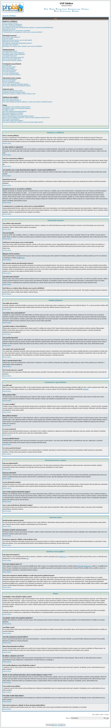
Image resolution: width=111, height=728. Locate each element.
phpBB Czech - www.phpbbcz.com (58, 725)
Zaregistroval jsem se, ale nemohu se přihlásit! (16, 30)
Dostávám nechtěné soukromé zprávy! (14, 92)
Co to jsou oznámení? (9, 71)
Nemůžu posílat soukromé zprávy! (13, 91)
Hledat (52, 9)
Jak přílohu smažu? (8, 110)
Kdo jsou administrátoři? (10, 79)
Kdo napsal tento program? (11, 99)
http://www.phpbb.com (84, 566)
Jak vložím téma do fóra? (10, 51)
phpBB (52, 724)
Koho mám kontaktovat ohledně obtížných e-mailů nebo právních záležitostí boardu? (27, 102)
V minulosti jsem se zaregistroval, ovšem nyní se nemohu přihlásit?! (22, 32)
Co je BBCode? (7, 65)
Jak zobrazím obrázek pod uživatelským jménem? (17, 43)
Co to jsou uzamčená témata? (11, 74)
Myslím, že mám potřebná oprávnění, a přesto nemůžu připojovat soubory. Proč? (26, 117)
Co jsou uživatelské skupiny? (11, 82)
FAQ (47, 9)
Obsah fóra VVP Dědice (9, 15)
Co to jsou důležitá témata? (11, 73)
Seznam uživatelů (62, 9)
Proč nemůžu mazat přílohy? (11, 119)
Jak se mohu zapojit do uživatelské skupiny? (16, 84)
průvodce (85, 389)
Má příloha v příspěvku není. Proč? (13, 114)
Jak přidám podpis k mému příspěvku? (14, 54)
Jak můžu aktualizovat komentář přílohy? (15, 111)
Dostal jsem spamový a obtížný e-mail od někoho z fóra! (19, 94)
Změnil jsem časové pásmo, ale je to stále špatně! (17, 40)
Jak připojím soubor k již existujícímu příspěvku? (17, 108)
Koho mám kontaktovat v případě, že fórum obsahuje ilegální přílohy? (23, 122)
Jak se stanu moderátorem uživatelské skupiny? (17, 86)
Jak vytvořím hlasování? (10, 56)
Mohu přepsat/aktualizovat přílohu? (13, 113)
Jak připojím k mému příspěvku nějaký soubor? (16, 107)
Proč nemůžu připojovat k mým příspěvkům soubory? (18, 116)
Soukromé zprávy (66, 11)
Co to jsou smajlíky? (9, 68)
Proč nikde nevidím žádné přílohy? (13, 120)
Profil (57, 11)
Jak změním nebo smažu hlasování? (13, 57)
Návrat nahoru (7, 143)
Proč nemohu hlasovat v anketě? (12, 60)
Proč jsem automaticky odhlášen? (13, 26)
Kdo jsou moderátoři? (9, 81)
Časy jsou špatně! (8, 38)
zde (27, 558)
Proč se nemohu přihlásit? (10, 23)
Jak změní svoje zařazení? (10, 45)
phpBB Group (21, 258)
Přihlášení (76, 11)
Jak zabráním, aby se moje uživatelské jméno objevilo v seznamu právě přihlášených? (28, 27)
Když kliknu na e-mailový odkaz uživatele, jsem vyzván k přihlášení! (22, 46)
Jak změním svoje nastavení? (11, 37)
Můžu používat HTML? (9, 67)
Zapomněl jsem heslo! (9, 29)
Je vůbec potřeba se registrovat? (12, 24)
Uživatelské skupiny (75, 9)
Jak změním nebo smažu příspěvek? (13, 53)
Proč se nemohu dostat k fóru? (12, 59)
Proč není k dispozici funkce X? (12, 100)
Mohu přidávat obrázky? (10, 70)
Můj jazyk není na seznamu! (11, 41)
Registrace (86, 9)
